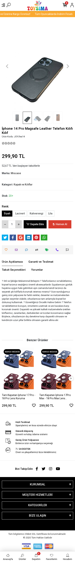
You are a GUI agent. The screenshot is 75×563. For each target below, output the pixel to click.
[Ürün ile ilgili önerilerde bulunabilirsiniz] (68, 250)
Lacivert (20, 213)
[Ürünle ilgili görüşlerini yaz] (27, 250)
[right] (71, 378)
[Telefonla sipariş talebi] (58, 250)
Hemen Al (61, 224)
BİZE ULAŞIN (37, 515)
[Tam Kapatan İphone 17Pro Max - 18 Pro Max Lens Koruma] (56, 370)
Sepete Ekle (37, 224)
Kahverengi (36, 213)
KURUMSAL (37, 484)
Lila (50, 213)
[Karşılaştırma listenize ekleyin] (37, 250)
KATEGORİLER (37, 505)
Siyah (7, 213)
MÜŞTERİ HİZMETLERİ (37, 495)
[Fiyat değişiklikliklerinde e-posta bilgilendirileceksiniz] (47, 250)
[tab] (12, 262)
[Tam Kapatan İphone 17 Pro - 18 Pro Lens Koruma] (19, 370)
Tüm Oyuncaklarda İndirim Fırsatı (52, 14)
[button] (7, 66)
